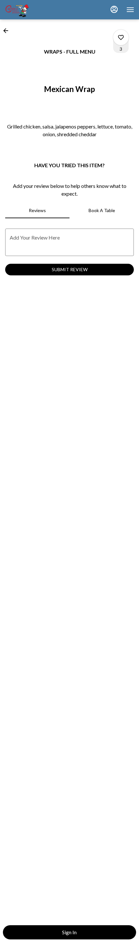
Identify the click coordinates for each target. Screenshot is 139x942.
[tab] (37, 210)
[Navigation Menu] (130, 9)
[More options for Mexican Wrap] (121, 37)
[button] (8, 31)
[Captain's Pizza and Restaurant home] (34, 10)
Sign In (69, 932)
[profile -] (114, 9)
